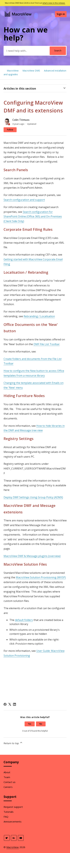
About (7, 772)
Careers (8, 787)
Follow (10, 129)
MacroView (13, 70)
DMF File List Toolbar (47, 344)
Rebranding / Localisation (39, 316)
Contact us (9, 782)
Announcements (12, 821)
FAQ (6, 816)
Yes (29, 723)
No (40, 723)
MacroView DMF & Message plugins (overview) (32, 556)
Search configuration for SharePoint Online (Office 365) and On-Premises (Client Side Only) (33, 216)
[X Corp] (9, 704)
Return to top (12, 743)
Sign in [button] (61, 14)
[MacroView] (18, 17)
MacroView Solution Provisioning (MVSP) (41, 577)
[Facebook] (5, 704)
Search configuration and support (24, 200)
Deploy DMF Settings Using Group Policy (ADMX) (33, 497)
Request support (13, 806)
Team (7, 777)
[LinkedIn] (14, 704)
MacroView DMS (31, 70)
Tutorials (9, 811)
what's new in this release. (53, 3)
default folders (24, 620)
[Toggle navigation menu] (52, 14)
